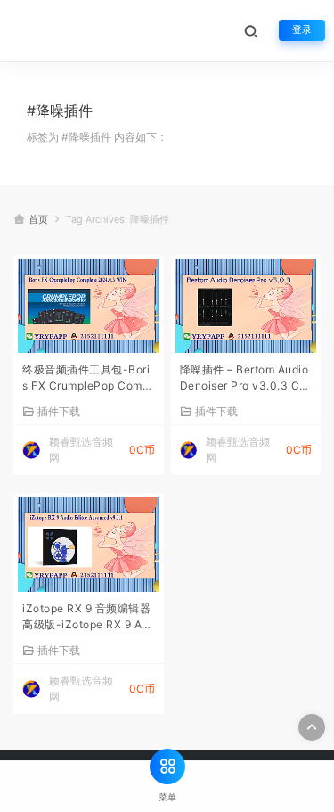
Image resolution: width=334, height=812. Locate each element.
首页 (38, 220)
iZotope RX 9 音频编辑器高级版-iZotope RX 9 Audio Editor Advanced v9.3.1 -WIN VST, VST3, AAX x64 (86, 618)
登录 (302, 30)
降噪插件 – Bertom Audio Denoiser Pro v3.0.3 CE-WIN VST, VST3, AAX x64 (246, 379)
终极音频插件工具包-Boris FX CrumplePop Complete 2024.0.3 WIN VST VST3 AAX (88, 379)
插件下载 (58, 411)
